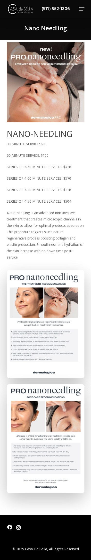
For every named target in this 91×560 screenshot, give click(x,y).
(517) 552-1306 (56, 8)
